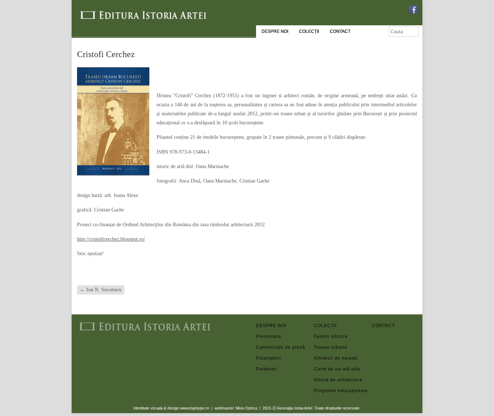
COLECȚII (309, 31)
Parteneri (266, 369)
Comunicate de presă (278, 347)
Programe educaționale (336, 390)
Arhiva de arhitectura (336, 379)
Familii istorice (331, 336)
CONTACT (340, 31)
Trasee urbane (331, 347)
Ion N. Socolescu (101, 289)
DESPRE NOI (274, 31)
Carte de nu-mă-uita (336, 369)
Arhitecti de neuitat (336, 358)
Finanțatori (268, 358)
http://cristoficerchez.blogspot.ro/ (111, 239)
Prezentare (268, 336)
